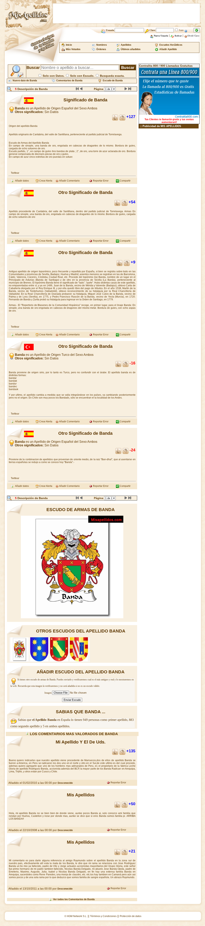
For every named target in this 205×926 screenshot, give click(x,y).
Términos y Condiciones (103, 916)
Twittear (15, 172)
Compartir (125, 180)
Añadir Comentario (69, 180)
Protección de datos (130, 916)
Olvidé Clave (193, 35)
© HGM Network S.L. (75, 916)
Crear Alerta (45, 180)
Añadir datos (21, 180)
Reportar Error (100, 180)
